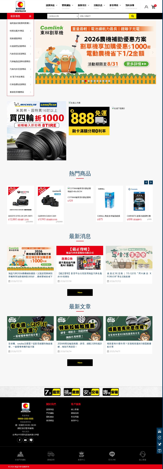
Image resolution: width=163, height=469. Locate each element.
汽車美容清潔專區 (18, 53)
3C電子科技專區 (17, 76)
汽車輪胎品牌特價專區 (20, 61)
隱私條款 (50, 417)
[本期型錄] (159, 450)
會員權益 (50, 420)
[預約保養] (159, 444)
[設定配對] (159, 431)
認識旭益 (50, 409)
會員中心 (75, 420)
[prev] (146, 182)
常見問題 (75, 417)
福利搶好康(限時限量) (19, 23)
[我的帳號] (146, 8)
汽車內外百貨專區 (18, 69)
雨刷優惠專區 (16, 38)
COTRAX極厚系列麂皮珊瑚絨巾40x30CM (79, 198)
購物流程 (75, 413)
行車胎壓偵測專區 (18, 84)
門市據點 (50, 413)
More (80, 292)
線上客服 (75, 409)
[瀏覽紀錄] (159, 437)
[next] (151, 182)
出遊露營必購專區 (18, 46)
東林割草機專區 (17, 92)
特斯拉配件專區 (17, 30)
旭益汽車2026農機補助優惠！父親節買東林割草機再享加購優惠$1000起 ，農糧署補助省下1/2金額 (30, 276)
